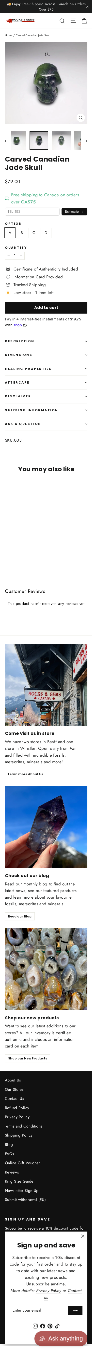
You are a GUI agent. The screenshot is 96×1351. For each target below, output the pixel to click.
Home (9, 35)
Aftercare (17, 382)
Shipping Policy (18, 1135)
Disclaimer (18, 396)
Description (19, 341)
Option (13, 223)
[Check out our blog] (46, 827)
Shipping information (31, 410)
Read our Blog (20, 916)
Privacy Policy (17, 1117)
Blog (9, 1144)
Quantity (16, 247)
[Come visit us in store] (46, 685)
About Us (13, 1080)
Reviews (12, 1172)
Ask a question (23, 424)
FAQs (9, 1154)
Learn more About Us (25, 774)
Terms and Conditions (23, 1126)
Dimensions (18, 355)
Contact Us (14, 1098)
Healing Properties (28, 369)
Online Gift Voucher (22, 1163)
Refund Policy (17, 1108)
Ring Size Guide (19, 1181)
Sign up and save (27, 1219)
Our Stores (14, 1089)
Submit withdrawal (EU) (25, 1199)
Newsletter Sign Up (22, 1190)
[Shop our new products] (46, 969)
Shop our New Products (27, 1058)
